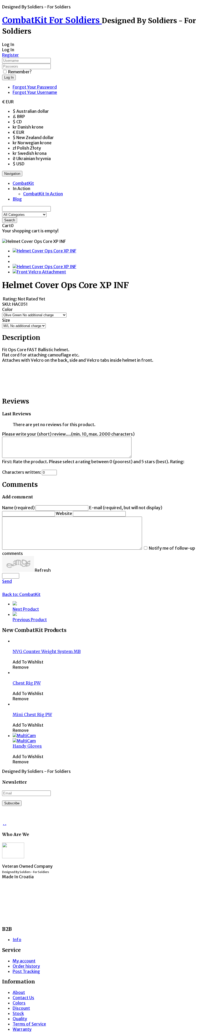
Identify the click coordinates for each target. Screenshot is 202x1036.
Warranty (22, 1029)
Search (9, 220)
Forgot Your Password (35, 87)
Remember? (20, 71)
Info (17, 939)
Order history (26, 966)
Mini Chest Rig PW (32, 714)
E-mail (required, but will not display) (125, 507)
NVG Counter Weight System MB (47, 651)
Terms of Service (29, 1024)
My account (24, 960)
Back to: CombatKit (21, 594)
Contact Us (23, 997)
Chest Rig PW (27, 683)
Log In (9, 77)
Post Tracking (26, 971)
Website (64, 513)
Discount (21, 1008)
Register (10, 55)
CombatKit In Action (43, 193)
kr (28, 127)
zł (27, 148)
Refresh (43, 570)
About (19, 992)
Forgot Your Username (35, 92)
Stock (18, 1013)
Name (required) (18, 507)
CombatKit (23, 183)
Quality (20, 1018)
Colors (19, 1003)
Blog (17, 199)
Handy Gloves (27, 746)
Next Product (26, 609)
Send (7, 581)
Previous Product (30, 619)
